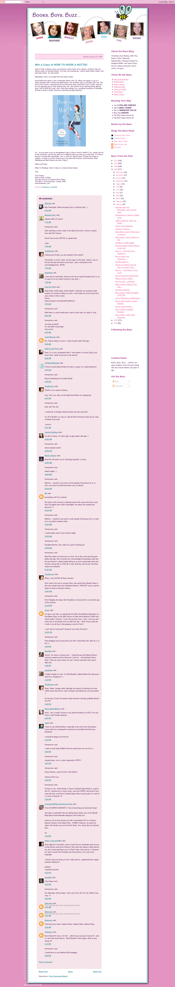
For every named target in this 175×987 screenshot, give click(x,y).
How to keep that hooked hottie (126, 276)
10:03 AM (48, 439)
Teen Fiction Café (120, 144)
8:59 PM (48, 899)
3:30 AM (48, 907)
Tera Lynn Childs (120, 89)
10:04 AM (48, 451)
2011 (116, 161)
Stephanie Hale (119, 87)
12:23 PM (48, 632)
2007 (116, 320)
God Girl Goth (50, 287)
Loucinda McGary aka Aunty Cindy (58, 804)
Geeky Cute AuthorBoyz (124, 226)
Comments (118, 386)
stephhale (48, 273)
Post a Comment (45, 962)
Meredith (48, 651)
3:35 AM (48, 927)
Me (46, 493)
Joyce (47, 610)
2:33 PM (48, 740)
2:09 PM (48, 956)
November (120, 175)
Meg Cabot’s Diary (121, 141)
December (120, 172)
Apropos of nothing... (123, 229)
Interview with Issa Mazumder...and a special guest (125, 209)
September (120, 181)
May (118, 193)
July (118, 187)
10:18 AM (48, 489)
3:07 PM (48, 763)
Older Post (97, 972)
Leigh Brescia (50, 337)
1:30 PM (48, 680)
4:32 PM (48, 873)
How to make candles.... (124, 306)
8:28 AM (48, 358)
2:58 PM (48, 752)
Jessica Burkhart (51, 432)
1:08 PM (48, 666)
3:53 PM (48, 836)
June (118, 190)
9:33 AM (48, 370)
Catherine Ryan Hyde (122, 135)
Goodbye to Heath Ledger (124, 243)
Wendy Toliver (119, 94)
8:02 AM (48, 316)
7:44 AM (48, 268)
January (119, 204)
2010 (116, 163)
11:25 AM (48, 570)
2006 (116, 323)
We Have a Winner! (122, 290)
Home (70, 972)
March (118, 198)
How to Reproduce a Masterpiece (127, 298)
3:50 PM (48, 799)
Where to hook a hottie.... (124, 279)
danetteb (48, 877)
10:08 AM (48, 474)
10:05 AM (48, 463)
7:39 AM (48, 246)
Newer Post (43, 972)
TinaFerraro (49, 251)
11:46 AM (48, 591)
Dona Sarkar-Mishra (52, 709)
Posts (116, 382)
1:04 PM (48, 647)
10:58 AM (48, 548)
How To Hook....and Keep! (125, 281)
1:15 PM (48, 944)
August (119, 184)
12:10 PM (48, 606)
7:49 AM (48, 282)
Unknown (48, 903)
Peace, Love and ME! (53, 841)
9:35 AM (48, 382)
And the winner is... (122, 262)
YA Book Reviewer (52, 363)
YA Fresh (117, 147)
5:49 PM (48, 884)
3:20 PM (48, 780)
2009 (116, 166)
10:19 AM (48, 510)
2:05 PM (48, 718)
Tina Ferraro (118, 92)
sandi (47, 723)
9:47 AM (48, 398)
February (119, 201)
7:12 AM (48, 222)
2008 (116, 169)
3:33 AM (48, 916)
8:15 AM (48, 332)
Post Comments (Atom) (58, 976)
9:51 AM (48, 428)
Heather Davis (119, 82)
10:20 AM (48, 525)
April (118, 196)
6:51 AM (48, 210)
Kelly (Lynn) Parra (52, 349)
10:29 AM (48, 536)
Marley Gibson (50, 456)
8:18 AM (48, 344)
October (119, 178)
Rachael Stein (50, 215)
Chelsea (48, 203)
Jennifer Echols (119, 138)
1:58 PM (48, 704)
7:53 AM (48, 304)
